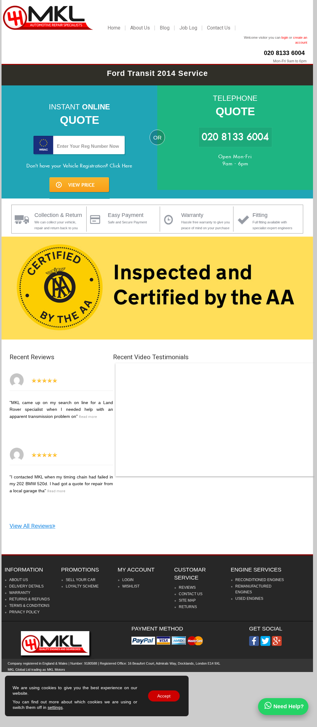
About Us (140, 28)
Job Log (188, 28)
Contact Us (218, 28)
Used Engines (249, 598)
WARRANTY (19, 593)
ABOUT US (18, 580)
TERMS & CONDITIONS (29, 605)
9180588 (90, 663)
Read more (88, 417)
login (284, 37)
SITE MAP (187, 600)
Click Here (121, 166)
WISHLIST (130, 586)
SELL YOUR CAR (81, 580)
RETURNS (188, 607)
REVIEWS (187, 587)
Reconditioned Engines (259, 580)
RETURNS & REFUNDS (29, 599)
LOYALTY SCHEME (82, 586)
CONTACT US (190, 594)
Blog (165, 28)
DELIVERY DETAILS (26, 586)
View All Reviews (31, 525)
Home (114, 28)
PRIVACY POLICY (24, 612)
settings (55, 707)
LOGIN (128, 580)
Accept (163, 696)
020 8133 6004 (284, 52)
